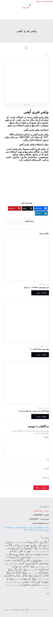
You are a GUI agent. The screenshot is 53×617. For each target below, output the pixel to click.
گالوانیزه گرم (9, 585)
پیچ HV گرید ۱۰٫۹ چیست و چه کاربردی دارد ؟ (33, 411)
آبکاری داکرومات (37, 542)
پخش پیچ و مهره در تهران (44, 1)
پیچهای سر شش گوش (42, 579)
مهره (11, 548)
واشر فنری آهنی (26, 203)
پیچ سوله (29, 573)
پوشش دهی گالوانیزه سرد (23, 560)
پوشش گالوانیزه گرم (34, 563)
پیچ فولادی (19, 572)
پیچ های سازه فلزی (18, 575)
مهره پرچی (33, 554)
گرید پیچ (46, 587)
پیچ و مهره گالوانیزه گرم (15, 582)
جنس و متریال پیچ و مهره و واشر (27, 543)
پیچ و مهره (22, 151)
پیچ (18, 563)
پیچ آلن (11, 563)
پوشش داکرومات (18, 557)
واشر (46, 117)
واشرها (40, 557)
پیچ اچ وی (30, 570)
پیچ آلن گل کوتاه (39, 566)
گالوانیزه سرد (17, 585)
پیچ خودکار (20, 569)
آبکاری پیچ (21, 542)
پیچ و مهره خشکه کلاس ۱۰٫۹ (39, 349)
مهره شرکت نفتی (36, 551)
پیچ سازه (35, 573)
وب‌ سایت (45, 477)
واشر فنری (46, 557)
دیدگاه (46, 437)
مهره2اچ (44, 551)
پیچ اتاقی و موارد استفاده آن (30, 567)
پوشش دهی (45, 560)
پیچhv (14, 563)
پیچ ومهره (17, 579)
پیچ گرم (42, 585)
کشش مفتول (30, 584)
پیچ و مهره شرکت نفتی (28, 579)
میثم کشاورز (29, 221)
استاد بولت (15, 542)
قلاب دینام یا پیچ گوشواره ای (27, 546)
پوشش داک (34, 557)
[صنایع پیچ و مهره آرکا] (26, 7)
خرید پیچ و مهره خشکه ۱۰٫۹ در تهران (36, 287)
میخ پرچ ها (16, 554)
